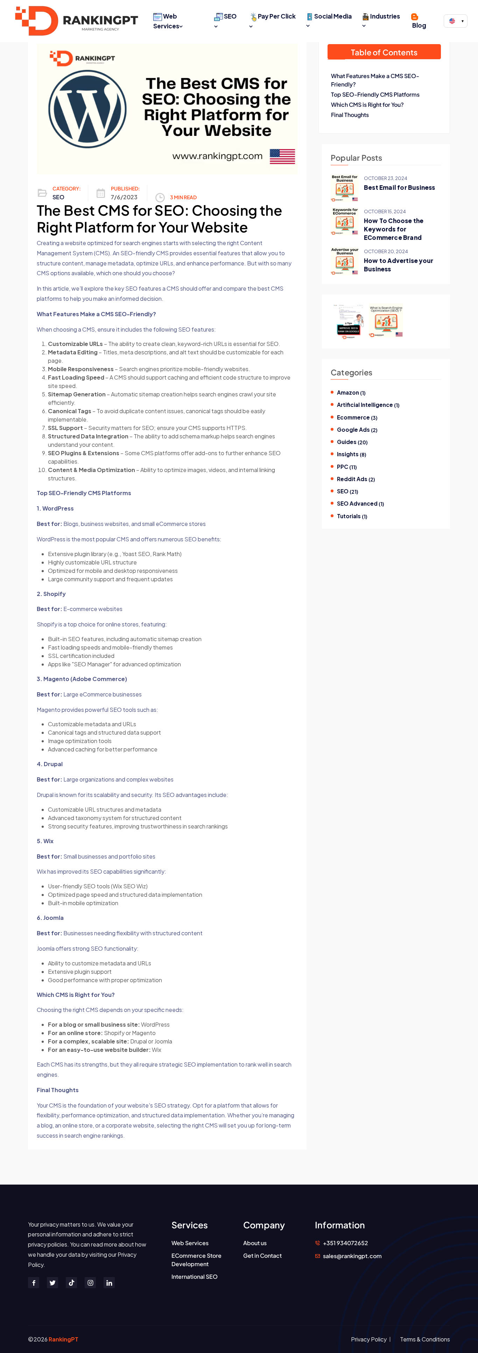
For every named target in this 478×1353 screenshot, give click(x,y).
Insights (351, 454)
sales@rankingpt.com (352, 1256)
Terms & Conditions (425, 1339)
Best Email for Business (399, 187)
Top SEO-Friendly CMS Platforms (375, 94)
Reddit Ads (356, 479)
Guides (352, 441)
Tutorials (352, 516)
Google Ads (357, 429)
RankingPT (63, 1339)
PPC (347, 466)
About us (255, 1243)
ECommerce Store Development (196, 1260)
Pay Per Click (277, 16)
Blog (419, 25)
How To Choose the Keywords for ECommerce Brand (393, 229)
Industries (385, 16)
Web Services (166, 21)
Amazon (351, 392)
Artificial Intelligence (368, 404)
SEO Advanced (360, 503)
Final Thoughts (350, 114)
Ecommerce (357, 417)
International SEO (194, 1276)
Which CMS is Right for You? (367, 104)
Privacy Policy (369, 1339)
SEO (230, 16)
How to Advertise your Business (398, 265)
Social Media (333, 16)
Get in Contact (262, 1255)
